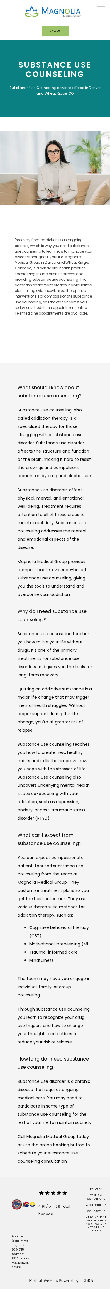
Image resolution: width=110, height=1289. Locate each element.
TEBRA (86, 1280)
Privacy (96, 1189)
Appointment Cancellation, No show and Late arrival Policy (96, 1223)
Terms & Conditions (96, 1196)
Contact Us (96, 1211)
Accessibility (96, 1205)
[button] (101, 9)
